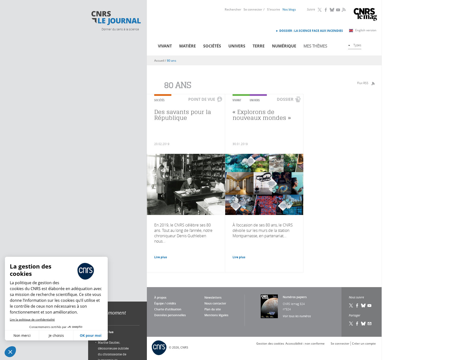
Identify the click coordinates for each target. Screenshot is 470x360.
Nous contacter (215, 303)
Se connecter (253, 9)
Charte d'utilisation (167, 309)
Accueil (159, 60)
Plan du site (212, 309)
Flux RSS (362, 83)
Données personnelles (170, 315)
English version (365, 30)
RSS (343, 9)
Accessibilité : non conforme (305, 343)
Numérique (284, 46)
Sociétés (212, 46)
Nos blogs (289, 9)
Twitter (319, 10)
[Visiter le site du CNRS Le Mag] (365, 15)
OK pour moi (90, 335)
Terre (259, 46)
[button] (10, 352)
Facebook (326, 10)
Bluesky (332, 10)
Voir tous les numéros (297, 316)
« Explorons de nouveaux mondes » (262, 114)
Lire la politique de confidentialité (32, 319)
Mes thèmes (315, 46)
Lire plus (160, 257)
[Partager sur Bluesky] (363, 324)
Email (369, 324)
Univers (236, 46)
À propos (160, 297)
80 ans (171, 60)
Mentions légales (216, 315)
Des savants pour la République (182, 114)
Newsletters (213, 297)
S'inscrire (273, 9)
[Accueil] (116, 18)
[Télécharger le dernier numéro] (269, 306)
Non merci (22, 335)
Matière (187, 46)
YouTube (338, 10)
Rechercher (233, 9)
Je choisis (56, 335)
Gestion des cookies (270, 343)
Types (357, 45)
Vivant (165, 46)
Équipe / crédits (165, 303)
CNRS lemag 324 (294, 304)
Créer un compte (364, 343)
